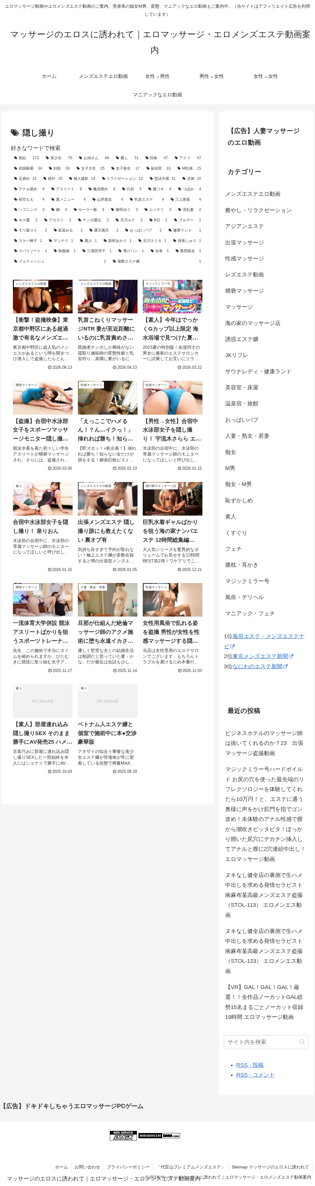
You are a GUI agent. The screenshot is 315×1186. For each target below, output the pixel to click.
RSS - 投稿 (250, 1065)
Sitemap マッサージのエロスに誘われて (270, 1166)
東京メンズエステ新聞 (260, 656)
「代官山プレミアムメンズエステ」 (190, 1166)
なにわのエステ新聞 (257, 666)
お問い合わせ (87, 1166)
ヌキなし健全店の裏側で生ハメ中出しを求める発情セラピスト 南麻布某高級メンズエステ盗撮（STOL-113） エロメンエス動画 (264, 895)
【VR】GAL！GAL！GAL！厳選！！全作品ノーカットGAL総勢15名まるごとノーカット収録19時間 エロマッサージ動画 (264, 1002)
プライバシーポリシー (128, 1166)
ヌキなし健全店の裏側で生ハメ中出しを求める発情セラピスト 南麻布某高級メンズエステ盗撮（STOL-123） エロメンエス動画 (264, 951)
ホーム (61, 1166)
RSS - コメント (255, 1075)
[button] (302, 1041)
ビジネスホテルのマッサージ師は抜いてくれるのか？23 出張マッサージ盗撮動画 (264, 743)
